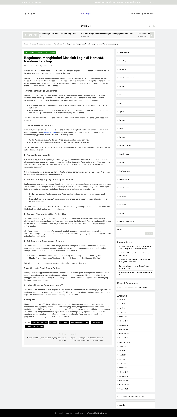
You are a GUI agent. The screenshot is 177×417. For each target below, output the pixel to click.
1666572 (29, 66)
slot (120, 95)
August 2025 (123, 346)
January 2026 (123, 325)
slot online (122, 196)
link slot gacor (123, 69)
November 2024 (124, 385)
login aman (64, 322)
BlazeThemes (102, 413)
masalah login (96, 322)
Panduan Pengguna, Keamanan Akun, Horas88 (40, 52)
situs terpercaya (124, 171)
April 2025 (122, 363)
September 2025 (124, 342)
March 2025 (123, 368)
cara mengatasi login (39, 322)
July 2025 (122, 351)
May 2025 (122, 359)
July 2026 (122, 300)
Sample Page (86, 26)
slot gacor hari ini (125, 145)
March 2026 (123, 317)
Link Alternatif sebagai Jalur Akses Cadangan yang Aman (44, 34)
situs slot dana (124, 179)
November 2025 (124, 334)
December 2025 (124, 329)
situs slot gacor (124, 154)
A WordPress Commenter (128, 287)
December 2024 (124, 380)
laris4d (121, 129)
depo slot (122, 112)
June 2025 (122, 355)
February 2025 (123, 372)
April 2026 (122, 312)
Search (120, 229)
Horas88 (53, 322)
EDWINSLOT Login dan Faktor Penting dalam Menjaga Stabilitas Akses (117, 2)
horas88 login (50, 132)
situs (120, 103)
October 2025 (123, 338)
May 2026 (122, 308)
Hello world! (143, 287)
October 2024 (123, 389)
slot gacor (122, 86)
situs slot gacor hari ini (126, 78)
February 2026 (123, 321)
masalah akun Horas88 (79, 322)
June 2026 (122, 304)
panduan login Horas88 (34, 326)
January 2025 (123, 376)
